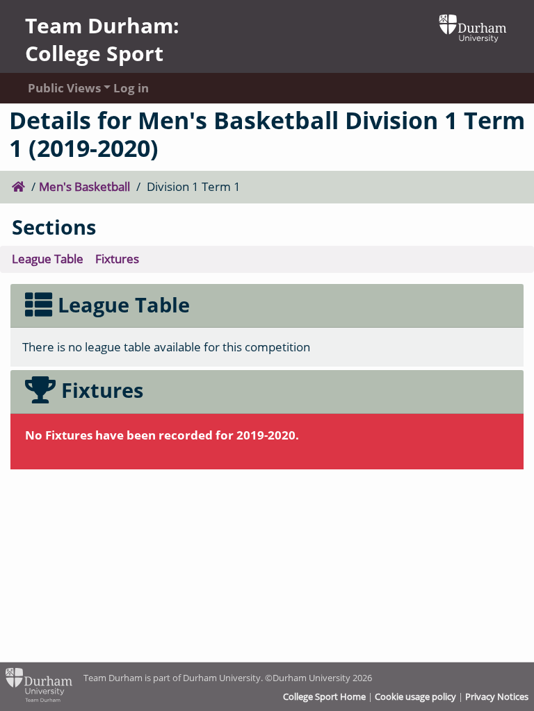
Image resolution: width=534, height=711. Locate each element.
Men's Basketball (84, 186)
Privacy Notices (496, 696)
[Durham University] (473, 27)
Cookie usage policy (415, 696)
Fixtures (117, 259)
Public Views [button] (57, 88)
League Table (47, 259)
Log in (131, 88)
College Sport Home (324, 696)
